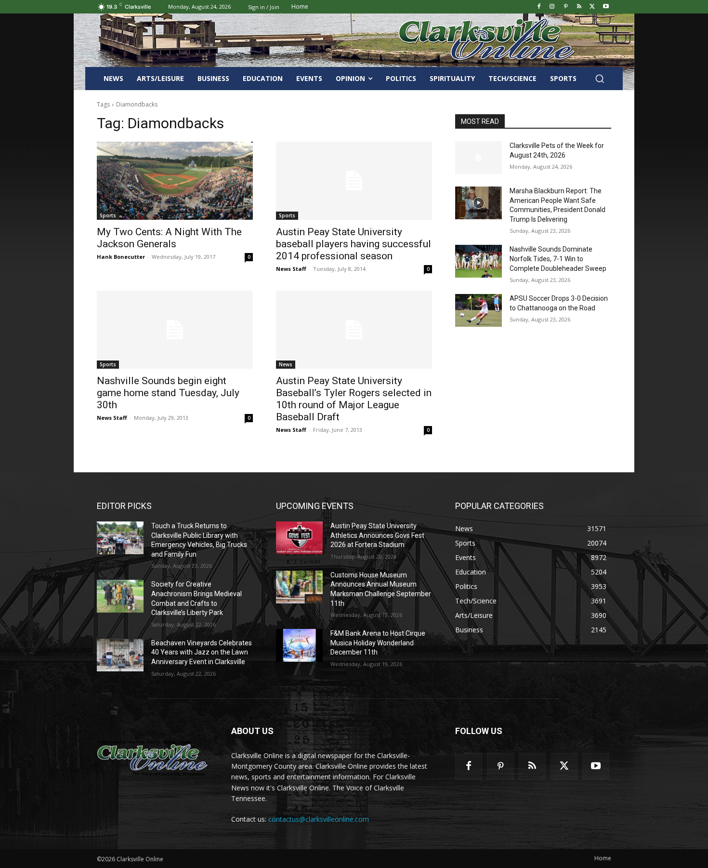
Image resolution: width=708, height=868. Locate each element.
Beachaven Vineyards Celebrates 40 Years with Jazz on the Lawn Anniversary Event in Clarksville (201, 652)
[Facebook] (538, 7)
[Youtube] (605, 7)
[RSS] (579, 7)
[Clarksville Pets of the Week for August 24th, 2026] (478, 157)
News (285, 364)
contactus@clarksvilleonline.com (318, 819)
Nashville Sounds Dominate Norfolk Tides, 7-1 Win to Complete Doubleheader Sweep (558, 258)
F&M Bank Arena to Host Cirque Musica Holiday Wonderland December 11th (377, 642)
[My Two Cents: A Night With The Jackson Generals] (175, 181)
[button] (599, 78)
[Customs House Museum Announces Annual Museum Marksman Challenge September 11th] (299, 587)
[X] (592, 7)
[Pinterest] (565, 7)
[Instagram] (552, 7)
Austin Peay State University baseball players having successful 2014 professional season (353, 244)
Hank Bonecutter (121, 256)
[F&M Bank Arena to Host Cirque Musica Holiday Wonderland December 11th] (299, 645)
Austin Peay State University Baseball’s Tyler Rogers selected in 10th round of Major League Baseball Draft (354, 399)
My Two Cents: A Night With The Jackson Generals (169, 238)
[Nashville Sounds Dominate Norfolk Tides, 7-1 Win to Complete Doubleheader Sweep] (478, 261)
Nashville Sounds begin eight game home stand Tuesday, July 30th (168, 393)
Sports (108, 215)
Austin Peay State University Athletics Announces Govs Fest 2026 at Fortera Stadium (377, 535)
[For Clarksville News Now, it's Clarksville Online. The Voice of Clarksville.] (152, 758)
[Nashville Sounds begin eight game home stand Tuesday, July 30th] (175, 330)
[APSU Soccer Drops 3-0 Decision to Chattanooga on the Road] (478, 310)
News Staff (291, 268)
